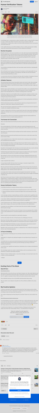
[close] (29, 377)
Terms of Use (24, 392)
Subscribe (19, 390)
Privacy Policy (27, 393)
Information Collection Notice (19, 393)
